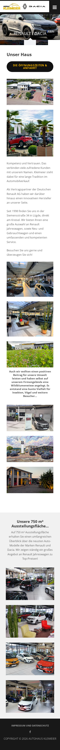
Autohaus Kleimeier (42, 738)
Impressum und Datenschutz (30, 725)
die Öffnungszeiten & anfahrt (30, 66)
